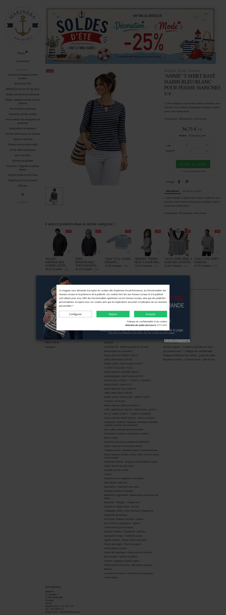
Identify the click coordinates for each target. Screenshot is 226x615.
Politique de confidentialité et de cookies (147, 321)
